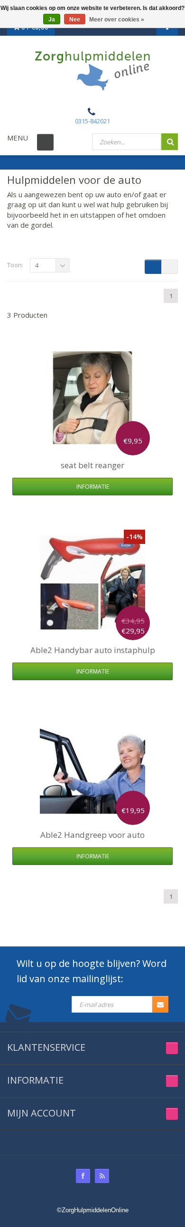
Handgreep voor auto (92, 834)
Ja (51, 19)
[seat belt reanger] (92, 398)
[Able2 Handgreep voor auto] (92, 767)
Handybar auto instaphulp (92, 649)
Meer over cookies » (116, 19)
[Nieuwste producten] (102, 1176)
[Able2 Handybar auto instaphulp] (92, 582)
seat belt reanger (92, 465)
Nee (74, 19)
